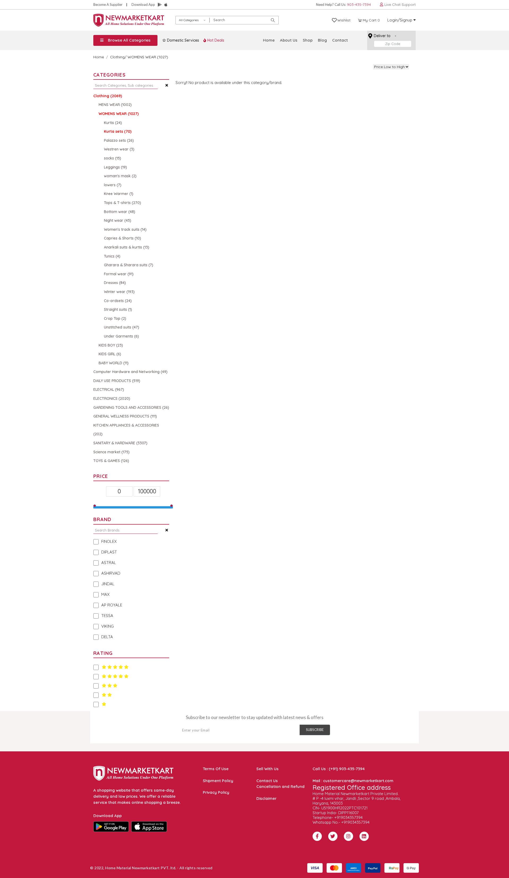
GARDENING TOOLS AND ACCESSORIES (131, 407)
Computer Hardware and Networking (130, 371)
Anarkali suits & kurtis (126, 247)
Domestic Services (182, 40)
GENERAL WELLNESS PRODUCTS (125, 416)
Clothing (117, 57)
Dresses (115, 282)
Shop (308, 40)
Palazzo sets (119, 140)
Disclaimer (266, 798)
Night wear (117, 220)
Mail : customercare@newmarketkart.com (353, 780)
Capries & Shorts (122, 238)
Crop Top (115, 318)
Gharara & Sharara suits (128, 265)
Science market (111, 452)
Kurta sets (117, 131)
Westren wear (119, 149)
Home (269, 40)
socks (112, 158)
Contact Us (267, 780)
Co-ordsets (118, 300)
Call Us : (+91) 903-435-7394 (339, 768)
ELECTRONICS (111, 398)
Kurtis (113, 122)
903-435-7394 (359, 4)
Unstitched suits (121, 327)
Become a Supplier (107, 4)
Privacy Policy (216, 792)
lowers (112, 185)
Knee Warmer (118, 193)
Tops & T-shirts (122, 202)
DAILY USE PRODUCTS (116, 380)
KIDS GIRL (110, 354)
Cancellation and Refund (280, 786)
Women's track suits (125, 229)
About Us (288, 40)
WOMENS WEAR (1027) (148, 57)
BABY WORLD (114, 363)
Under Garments (121, 336)
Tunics (112, 256)
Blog (322, 40)
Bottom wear (119, 211)
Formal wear (119, 274)
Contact (340, 40)
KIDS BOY (111, 345)
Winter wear (119, 291)
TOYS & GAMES (111, 460)
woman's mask (120, 176)
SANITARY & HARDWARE (120, 443)
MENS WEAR (115, 104)
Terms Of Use (216, 768)
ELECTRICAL (108, 389)
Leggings (115, 167)
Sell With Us (267, 768)
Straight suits (118, 309)
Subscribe (315, 730)
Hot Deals (215, 40)
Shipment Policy (218, 780)
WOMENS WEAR (119, 113)
